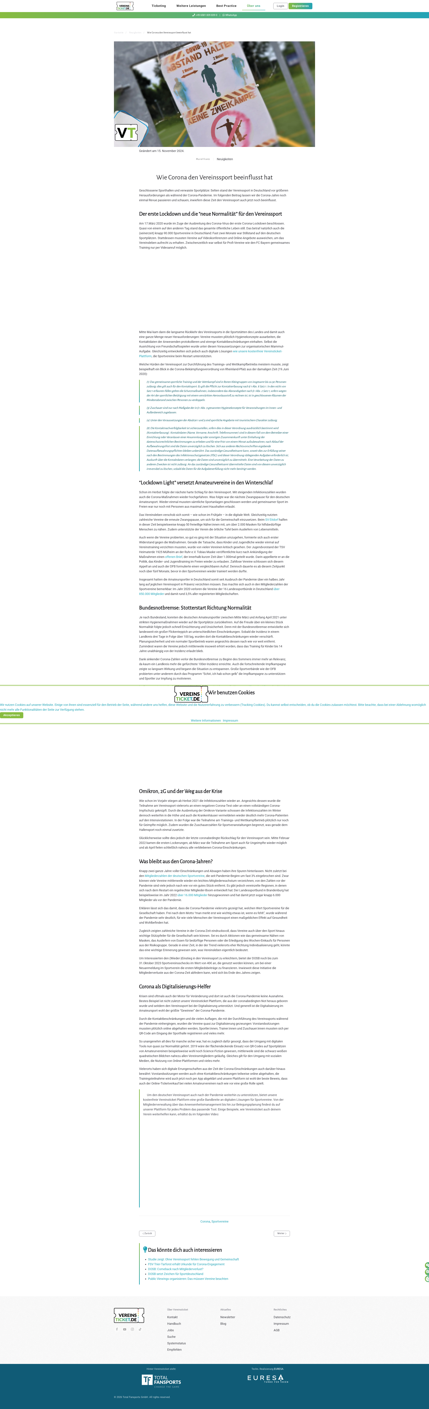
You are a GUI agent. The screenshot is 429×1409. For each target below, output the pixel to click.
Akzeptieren (11, 715)
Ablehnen (33, 715)
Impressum (230, 720)
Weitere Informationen (206, 720)
